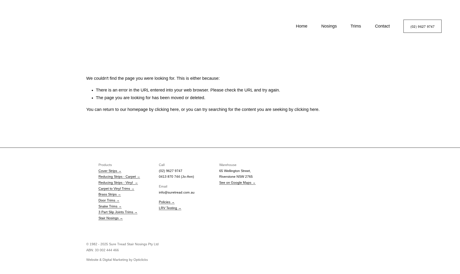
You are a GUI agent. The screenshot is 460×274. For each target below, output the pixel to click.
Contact (382, 26)
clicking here (167, 109)
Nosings (329, 26)
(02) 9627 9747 (422, 26)
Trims (356, 26)
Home (301, 26)
